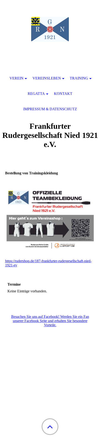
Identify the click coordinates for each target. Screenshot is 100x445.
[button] (50, 426)
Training (79, 78)
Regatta (36, 94)
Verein (16, 78)
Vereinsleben (47, 78)
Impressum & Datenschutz (50, 109)
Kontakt (63, 94)
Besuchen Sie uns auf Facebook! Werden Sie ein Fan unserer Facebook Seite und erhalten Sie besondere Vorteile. (50, 321)
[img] (50, 29)
